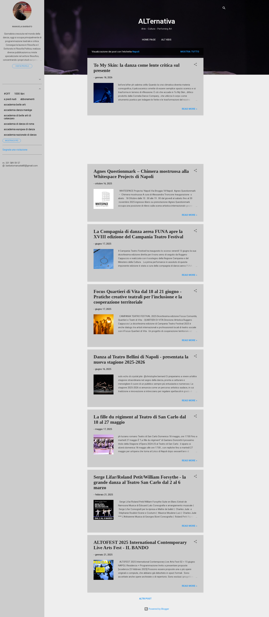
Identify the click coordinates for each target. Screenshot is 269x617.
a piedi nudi (10, 99)
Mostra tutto (189, 51)
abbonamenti (27, 99)
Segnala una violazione (14, 149)
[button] (195, 65)
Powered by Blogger (158, 609)
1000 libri (19, 93)
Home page (149, 39)
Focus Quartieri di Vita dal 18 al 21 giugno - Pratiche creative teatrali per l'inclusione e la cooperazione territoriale (138, 297)
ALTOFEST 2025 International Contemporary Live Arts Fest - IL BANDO (140, 545)
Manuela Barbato (22, 26)
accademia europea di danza (19, 129)
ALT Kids (166, 39)
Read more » (189, 108)
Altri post (145, 598)
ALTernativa (156, 21)
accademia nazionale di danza (20, 134)
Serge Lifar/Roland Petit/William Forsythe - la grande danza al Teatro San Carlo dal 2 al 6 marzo (140, 482)
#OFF (7, 93)
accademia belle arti (15, 104)
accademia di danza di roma (19, 123)
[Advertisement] (216, 94)
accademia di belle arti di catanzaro (17, 117)
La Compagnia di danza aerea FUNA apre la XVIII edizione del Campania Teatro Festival (138, 234)
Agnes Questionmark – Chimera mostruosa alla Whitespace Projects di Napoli (141, 174)
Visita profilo (22, 66)
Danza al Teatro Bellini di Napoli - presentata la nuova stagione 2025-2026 (141, 359)
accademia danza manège (18, 110)
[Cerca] (224, 8)
